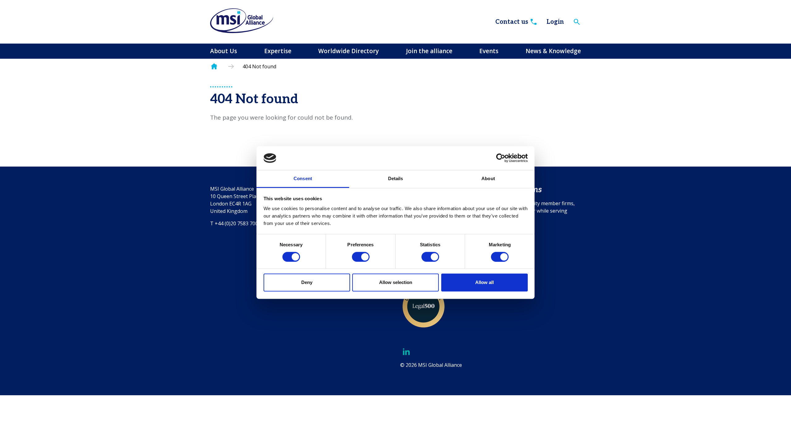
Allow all (484, 282)
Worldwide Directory (348, 51)
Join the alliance (429, 51)
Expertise (277, 51)
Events (488, 51)
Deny (306, 282)
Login (555, 22)
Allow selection (395, 282)
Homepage (214, 66)
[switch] (361, 257)
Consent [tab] (303, 178)
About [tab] (488, 178)
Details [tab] (395, 178)
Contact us (511, 22)
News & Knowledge (553, 51)
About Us (223, 51)
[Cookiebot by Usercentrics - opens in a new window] (501, 158)
